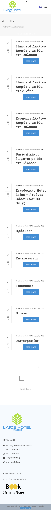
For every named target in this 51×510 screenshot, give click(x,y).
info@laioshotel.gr (13, 458)
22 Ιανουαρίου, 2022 (37, 308)
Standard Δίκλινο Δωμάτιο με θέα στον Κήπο (31, 86)
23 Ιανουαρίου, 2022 (37, 185)
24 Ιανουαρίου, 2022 (37, 41)
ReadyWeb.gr (26, 508)
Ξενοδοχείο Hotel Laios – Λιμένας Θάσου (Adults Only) (31, 196)
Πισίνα (21, 313)
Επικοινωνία (27, 258)
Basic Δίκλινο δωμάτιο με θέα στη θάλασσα (29, 158)
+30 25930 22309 (13, 449)
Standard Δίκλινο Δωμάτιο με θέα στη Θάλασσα (31, 50)
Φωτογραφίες (27, 340)
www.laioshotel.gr (13, 462)
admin (20, 41)
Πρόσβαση (24, 231)
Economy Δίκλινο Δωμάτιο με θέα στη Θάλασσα (31, 122)
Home (17, 34)
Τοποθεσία (24, 286)
